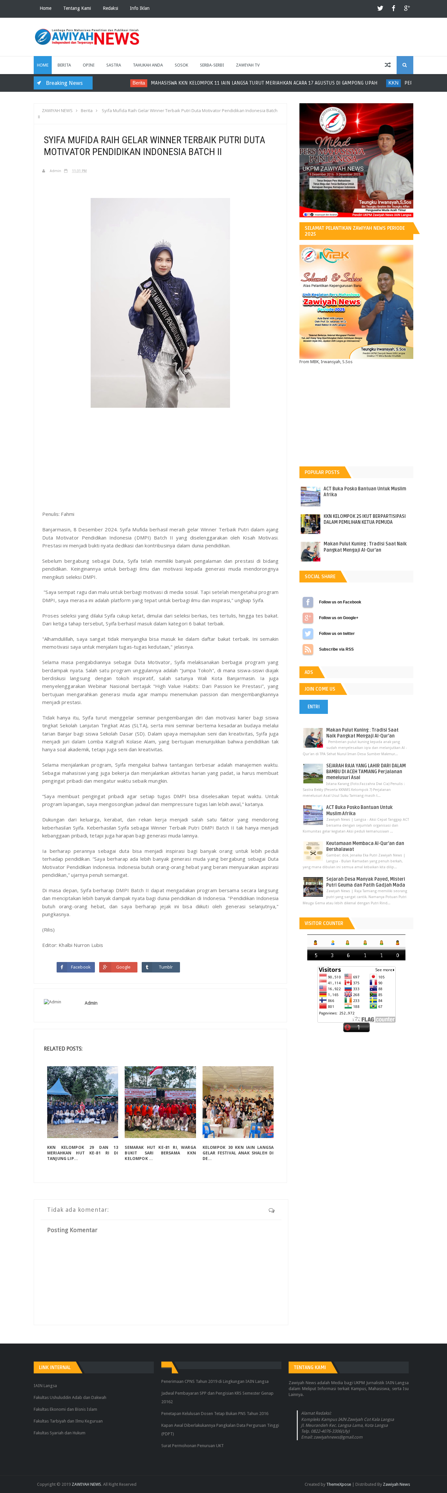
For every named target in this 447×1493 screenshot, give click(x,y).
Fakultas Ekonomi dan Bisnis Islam (65, 1409)
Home (45, 8)
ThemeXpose (338, 1484)
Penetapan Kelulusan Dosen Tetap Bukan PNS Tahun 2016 (214, 1413)
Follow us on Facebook (308, 602)
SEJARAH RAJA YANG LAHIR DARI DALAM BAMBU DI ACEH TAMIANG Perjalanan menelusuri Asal (366, 771)
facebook (393, 8)
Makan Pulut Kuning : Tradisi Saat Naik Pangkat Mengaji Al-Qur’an (365, 547)
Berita (64, 65)
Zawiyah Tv (247, 65)
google (406, 8)
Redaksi (110, 8)
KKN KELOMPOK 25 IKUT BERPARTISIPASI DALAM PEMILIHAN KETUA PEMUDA (365, 519)
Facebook (81, 967)
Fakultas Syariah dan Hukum (59, 1432)
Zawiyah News (396, 1484)
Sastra (113, 65)
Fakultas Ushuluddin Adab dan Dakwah (70, 1397)
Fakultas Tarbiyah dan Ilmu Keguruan (68, 1421)
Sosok (181, 65)
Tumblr (166, 967)
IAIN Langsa (45, 1385)
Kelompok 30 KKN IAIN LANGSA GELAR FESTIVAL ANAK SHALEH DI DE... (238, 1153)
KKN (378, 83)
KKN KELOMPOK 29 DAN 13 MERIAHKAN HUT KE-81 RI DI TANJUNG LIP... (82, 1153)
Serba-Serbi (212, 65)
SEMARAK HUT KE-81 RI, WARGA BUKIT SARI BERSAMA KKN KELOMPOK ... (160, 1153)
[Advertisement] (160, 457)
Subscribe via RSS (308, 649)
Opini (89, 65)
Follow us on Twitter (308, 633)
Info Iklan (140, 8)
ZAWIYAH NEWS (86, 1484)
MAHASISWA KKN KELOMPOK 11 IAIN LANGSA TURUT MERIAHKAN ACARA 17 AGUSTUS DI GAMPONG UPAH (248, 83)
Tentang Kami (77, 8)
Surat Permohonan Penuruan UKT (192, 1445)
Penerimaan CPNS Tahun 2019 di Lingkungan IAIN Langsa (215, 1381)
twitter (380, 8)
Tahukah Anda (148, 65)
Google (123, 967)
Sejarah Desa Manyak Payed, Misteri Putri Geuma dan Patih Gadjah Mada (365, 882)
